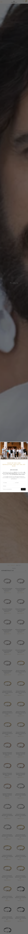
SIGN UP (23, 489)
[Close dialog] (27, 442)
